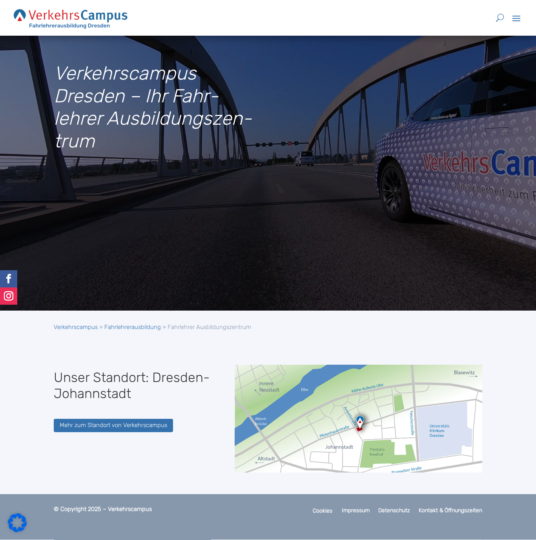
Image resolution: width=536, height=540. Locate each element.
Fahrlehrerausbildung (132, 327)
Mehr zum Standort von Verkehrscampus (113, 425)
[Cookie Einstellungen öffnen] (17, 530)
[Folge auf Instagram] (8, 296)
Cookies (322, 510)
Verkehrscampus (76, 327)
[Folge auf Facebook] (8, 278)
